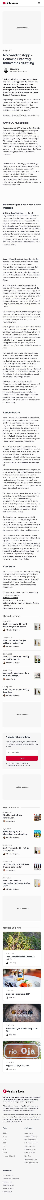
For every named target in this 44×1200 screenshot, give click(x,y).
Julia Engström (29, 1146)
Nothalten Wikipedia (10, 598)
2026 (5, 1133)
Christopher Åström (31, 1162)
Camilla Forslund (30, 1149)
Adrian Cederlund (30, 1159)
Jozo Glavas (28, 1133)
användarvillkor (13, 765)
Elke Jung (27, 1156)
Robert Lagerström (31, 1143)
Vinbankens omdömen (11, 1178)
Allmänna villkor (8, 1185)
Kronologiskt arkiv (9, 1156)
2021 (4, 1149)
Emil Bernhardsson (30, 1139)
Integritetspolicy (9, 1188)
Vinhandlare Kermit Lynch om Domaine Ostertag (21, 603)
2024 (5, 1139)
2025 (5, 1136)
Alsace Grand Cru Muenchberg (15, 600)
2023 (5, 1143)
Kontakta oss (7, 1182)
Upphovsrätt (7, 1192)
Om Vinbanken (8, 1175)
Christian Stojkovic (30, 1136)
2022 (5, 1146)
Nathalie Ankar (29, 1153)
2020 (5, 1153)
